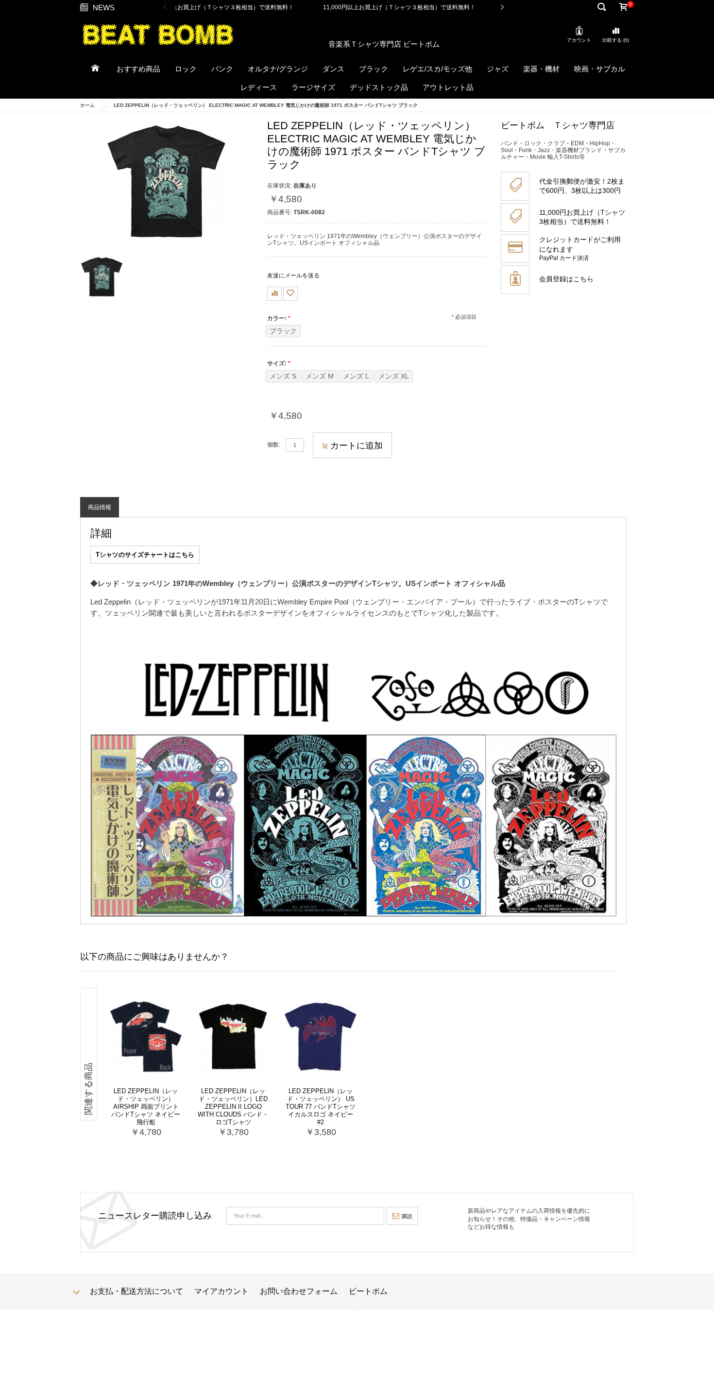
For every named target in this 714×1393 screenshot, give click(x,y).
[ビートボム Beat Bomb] (158, 34)
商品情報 (99, 507)
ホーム (87, 105)
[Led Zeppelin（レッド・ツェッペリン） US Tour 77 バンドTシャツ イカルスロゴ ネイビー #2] (321, 1036)
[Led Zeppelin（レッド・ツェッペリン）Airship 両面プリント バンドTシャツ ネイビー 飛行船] (146, 1036)
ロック (186, 69)
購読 (407, 1216)
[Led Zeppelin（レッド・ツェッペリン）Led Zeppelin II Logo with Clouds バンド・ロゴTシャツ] (233, 1036)
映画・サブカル (599, 69)
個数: (273, 444)
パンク (222, 69)
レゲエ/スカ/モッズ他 (437, 69)
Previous (165, 7)
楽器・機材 (541, 69)
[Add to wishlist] (290, 294)
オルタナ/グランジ (278, 69)
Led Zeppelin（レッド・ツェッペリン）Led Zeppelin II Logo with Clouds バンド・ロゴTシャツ (233, 1106)
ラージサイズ (313, 87)
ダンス (333, 69)
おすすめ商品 (138, 69)
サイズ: (277, 363)
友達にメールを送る (293, 275)
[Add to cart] (162, 1135)
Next (502, 7)
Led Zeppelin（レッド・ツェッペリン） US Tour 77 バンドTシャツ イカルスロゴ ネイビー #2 (321, 1106)
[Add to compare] (274, 294)
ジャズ (498, 69)
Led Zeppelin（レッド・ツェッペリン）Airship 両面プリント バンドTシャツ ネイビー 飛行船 (145, 1106)
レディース (258, 87)
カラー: (277, 318)
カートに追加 (356, 445)
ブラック (373, 69)
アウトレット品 (448, 87)
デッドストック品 (379, 87)
